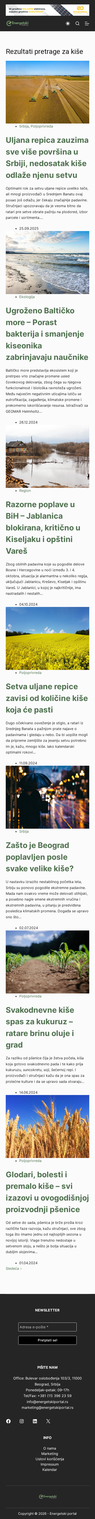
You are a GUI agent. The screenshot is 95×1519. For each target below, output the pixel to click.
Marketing (49, 1453)
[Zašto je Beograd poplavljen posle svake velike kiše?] (47, 797)
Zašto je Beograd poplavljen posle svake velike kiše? (40, 856)
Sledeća (13, 1268)
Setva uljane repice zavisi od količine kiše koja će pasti (47, 698)
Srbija (24, 126)
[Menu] (87, 23)
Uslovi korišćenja (50, 1459)
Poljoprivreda (42, 126)
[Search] (77, 23)
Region (25, 490)
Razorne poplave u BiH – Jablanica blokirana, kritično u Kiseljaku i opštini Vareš (43, 527)
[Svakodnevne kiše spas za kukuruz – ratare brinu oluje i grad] (47, 961)
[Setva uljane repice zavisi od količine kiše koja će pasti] (47, 638)
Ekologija (27, 296)
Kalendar (49, 1469)
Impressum (50, 1464)
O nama (49, 1448)
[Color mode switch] (68, 23)
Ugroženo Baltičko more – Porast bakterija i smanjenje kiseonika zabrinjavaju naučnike (47, 334)
